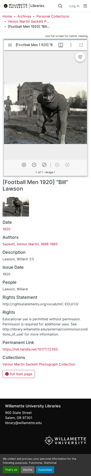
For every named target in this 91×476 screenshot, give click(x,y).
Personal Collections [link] (52, 16)
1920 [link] (6, 229)
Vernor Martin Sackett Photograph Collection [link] (29, 21)
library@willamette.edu (23, 423)
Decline (27, 469)
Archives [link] (24, 16)
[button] (30, 6)
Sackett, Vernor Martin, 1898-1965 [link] (30, 244)
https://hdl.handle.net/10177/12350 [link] (30, 349)
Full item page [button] (20, 374)
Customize (45, 469)
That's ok (11, 469)
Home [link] (7, 16)
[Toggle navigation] (85, 6)
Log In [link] (74, 6)
